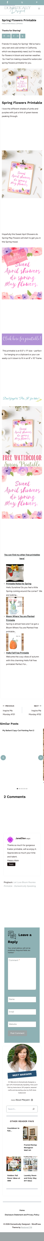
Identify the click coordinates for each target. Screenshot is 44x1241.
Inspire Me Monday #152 (35, 710)
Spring (20, 23)
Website (13, 1024)
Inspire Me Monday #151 (9, 710)
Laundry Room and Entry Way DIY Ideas (30, 1178)
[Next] (40, 757)
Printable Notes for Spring (18, 583)
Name (12, 999)
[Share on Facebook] (7, 2)
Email (11, 1011)
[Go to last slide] (3, 757)
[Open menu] (39, 8)
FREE (4, 23)
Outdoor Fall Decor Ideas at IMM (13, 1178)
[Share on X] (22, 36)
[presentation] (30, 1133)
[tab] (17, 788)
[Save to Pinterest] (36, 2)
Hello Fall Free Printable (17, 653)
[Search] (33, 1109)
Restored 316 (26, 1227)
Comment (14, 960)
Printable (11, 23)
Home (22, 1210)
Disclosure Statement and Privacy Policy (22, 1215)
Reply (11, 864)
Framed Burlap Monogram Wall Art (30, 1147)
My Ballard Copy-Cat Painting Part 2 (18, 730)
